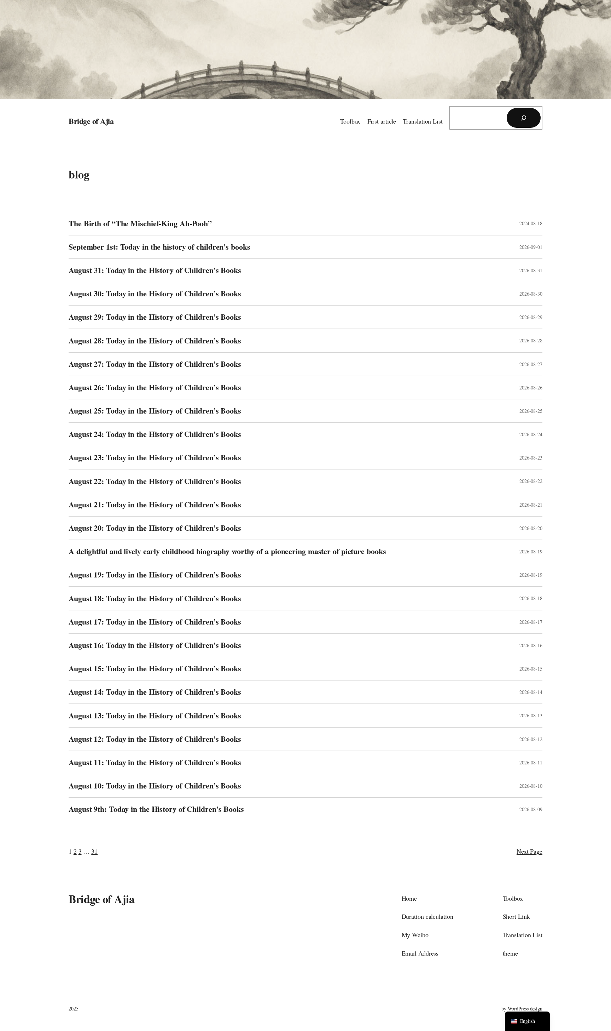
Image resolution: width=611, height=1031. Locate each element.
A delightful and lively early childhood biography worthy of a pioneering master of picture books (227, 551)
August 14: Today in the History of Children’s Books (155, 692)
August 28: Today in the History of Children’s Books (155, 340)
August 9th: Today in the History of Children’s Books (156, 809)
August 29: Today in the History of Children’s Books (155, 317)
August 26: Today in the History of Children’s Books (155, 387)
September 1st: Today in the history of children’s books (159, 247)
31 (94, 851)
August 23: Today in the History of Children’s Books (155, 457)
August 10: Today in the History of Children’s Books (155, 785)
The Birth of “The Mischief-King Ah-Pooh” (140, 223)
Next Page (529, 851)
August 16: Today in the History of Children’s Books (155, 645)
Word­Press (518, 1008)
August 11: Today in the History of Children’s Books (155, 762)
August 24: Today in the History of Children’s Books (155, 434)
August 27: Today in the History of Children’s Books (155, 364)
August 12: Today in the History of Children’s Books (155, 739)
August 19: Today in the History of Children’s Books (155, 574)
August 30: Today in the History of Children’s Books (155, 293)
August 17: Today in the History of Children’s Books (155, 621)
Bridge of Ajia (91, 121)
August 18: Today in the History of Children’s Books (155, 598)
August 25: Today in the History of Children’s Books (155, 410)
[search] (524, 118)
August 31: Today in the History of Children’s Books (155, 270)
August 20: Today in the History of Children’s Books (155, 528)
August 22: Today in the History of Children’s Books (155, 481)
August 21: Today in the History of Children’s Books (155, 504)
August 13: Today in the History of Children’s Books (155, 715)
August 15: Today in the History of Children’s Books (155, 668)
